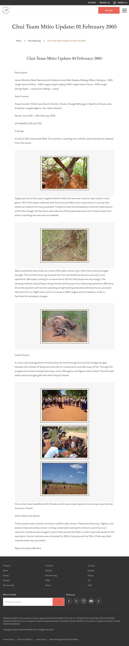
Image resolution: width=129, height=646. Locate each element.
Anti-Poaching (34, 40)
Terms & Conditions (25, 639)
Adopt (6, 575)
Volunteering (51, 575)
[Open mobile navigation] (124, 10)
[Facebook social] (69, 603)
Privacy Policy (8, 639)
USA (90, 585)
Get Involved (8, 585)
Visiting (48, 570)
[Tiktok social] (98, 603)
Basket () (122, 3)
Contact (91, 565)
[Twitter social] (76, 603)
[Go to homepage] (5, 10)
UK (89, 580)
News (18, 40)
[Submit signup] (58, 602)
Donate (109, 10)
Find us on (70, 594)
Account (92, 3)
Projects (6, 565)
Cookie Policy (41, 639)
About (48, 585)
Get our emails (9, 594)
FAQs (47, 580)
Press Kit (49, 565)
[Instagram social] (84, 603)
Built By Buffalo (72, 639)
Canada (91, 570)
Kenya (90, 575)
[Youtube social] (91, 603)
